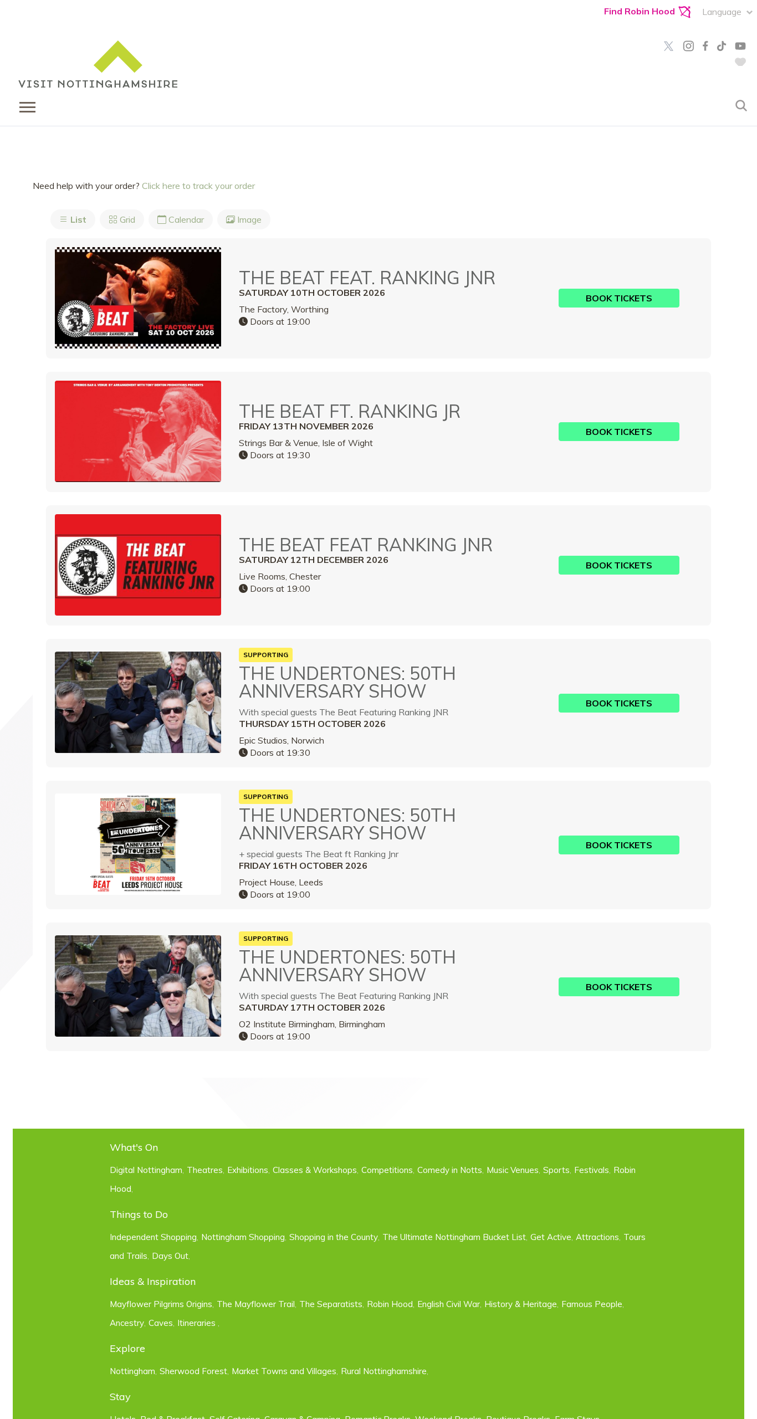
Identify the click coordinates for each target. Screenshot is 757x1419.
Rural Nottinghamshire (384, 1371)
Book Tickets (619, 298)
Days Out (170, 1256)
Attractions (597, 1237)
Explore (127, 1348)
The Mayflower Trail (256, 1304)
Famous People (591, 1304)
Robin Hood (390, 1304)
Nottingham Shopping (243, 1237)
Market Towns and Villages (284, 1371)
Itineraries (197, 1323)
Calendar (185, 219)
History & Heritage (520, 1304)
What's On (134, 1147)
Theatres (205, 1170)
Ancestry (127, 1323)
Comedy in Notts (449, 1170)
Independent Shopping (153, 1237)
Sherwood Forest (193, 1371)
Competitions (387, 1170)
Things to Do (139, 1214)
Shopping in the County (333, 1237)
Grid (126, 219)
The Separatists (330, 1304)
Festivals (591, 1170)
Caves (161, 1323)
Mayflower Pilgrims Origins (161, 1304)
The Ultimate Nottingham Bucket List (454, 1237)
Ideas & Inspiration (153, 1281)
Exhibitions (247, 1170)
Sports (556, 1170)
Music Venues (513, 1170)
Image (248, 219)
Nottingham (132, 1371)
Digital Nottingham (146, 1170)
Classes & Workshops (315, 1170)
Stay (120, 1396)
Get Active (550, 1237)
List (77, 219)
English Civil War (448, 1304)
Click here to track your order (198, 185)
